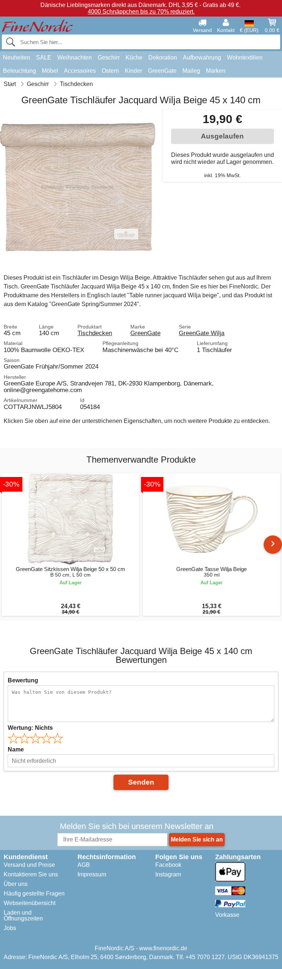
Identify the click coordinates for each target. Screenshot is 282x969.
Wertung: (30, 728)
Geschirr (109, 57)
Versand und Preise (29, 865)
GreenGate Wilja (201, 333)
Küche (134, 57)
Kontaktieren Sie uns (31, 874)
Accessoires (80, 71)
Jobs (10, 928)
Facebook (168, 865)
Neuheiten (16, 57)
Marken (215, 71)
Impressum (91, 874)
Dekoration (162, 57)
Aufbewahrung (202, 57)
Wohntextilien (245, 57)
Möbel (50, 71)
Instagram (168, 874)
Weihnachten (74, 57)
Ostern (110, 71)
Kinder (133, 71)
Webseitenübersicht (29, 903)
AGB (83, 865)
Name (16, 749)
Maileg (191, 71)
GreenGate (162, 71)
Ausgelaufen (222, 136)
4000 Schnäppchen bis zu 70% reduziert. (141, 11)
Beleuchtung (19, 71)
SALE (43, 57)
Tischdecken (94, 333)
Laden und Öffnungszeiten (23, 915)
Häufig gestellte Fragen (34, 893)
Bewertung (23, 680)
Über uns (16, 884)
